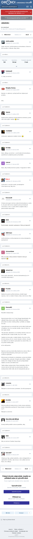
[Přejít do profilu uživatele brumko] (3, 401)
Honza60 (9, 307)
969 (7, 436)
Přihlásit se (16, 503)
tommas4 (9, 71)
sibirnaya (9, 233)
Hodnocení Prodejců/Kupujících (17, 29)
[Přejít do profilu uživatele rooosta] (3, 384)
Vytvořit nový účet (16, 491)
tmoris (8, 112)
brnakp (8, 147)
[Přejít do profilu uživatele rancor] (3, 163)
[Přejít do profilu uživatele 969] (3, 437)
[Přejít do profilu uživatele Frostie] (3, 289)
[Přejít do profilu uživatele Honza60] (3, 308)
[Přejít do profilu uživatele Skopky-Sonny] (3, 89)
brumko (8, 400)
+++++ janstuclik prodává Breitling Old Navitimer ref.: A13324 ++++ (16, 12)
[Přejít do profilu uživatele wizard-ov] (3, 271)
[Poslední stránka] (31, 34)
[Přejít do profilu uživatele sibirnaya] (3, 233)
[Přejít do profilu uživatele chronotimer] (3, 252)
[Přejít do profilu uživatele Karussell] (3, 198)
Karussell (9, 198)
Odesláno (12, 43)
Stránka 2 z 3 (18, 34)
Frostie (8, 289)
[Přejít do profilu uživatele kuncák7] (3, 453)
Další (27, 34)
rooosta (8, 383)
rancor (8, 162)
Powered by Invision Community (16, 536)
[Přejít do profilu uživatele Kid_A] (3, 180)
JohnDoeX (6, 27)
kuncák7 (9, 453)
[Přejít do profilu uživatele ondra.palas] (3, 42)
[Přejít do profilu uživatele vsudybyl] (3, 132)
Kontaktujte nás (23, 531)
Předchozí (7, 34)
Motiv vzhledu (18, 529)
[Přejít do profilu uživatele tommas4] (3, 72)
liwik (7, 220)
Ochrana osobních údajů (11, 531)
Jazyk (10, 529)
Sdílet (8, 513)
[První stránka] (2, 34)
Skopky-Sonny (11, 88)
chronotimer (10, 251)
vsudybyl (9, 131)
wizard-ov (9, 270)
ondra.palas (10, 41)
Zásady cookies (16, 533)
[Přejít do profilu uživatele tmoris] (3, 113)
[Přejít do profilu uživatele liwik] (3, 221)
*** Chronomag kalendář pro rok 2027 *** (16, 18)
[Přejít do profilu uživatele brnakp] (3, 148)
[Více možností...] (30, 42)
